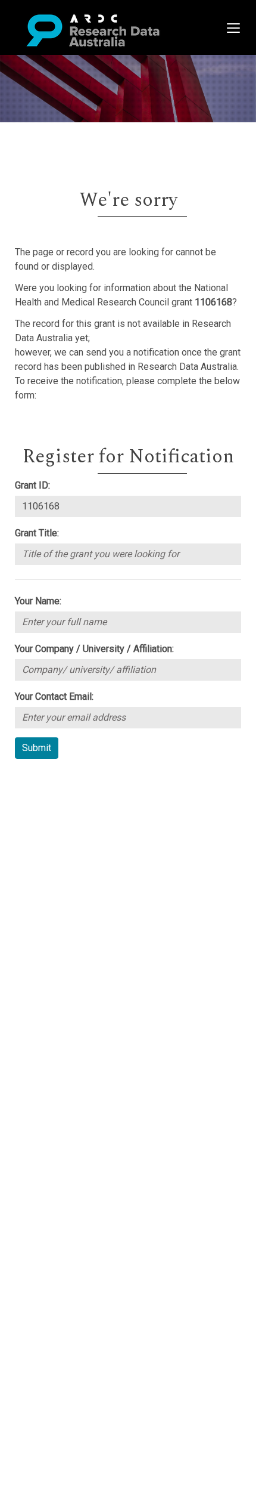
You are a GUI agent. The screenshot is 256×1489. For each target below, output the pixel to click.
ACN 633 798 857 (37, 923)
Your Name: (38, 601)
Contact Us (59, 808)
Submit (36, 747)
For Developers (69, 837)
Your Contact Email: (54, 696)
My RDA (54, 794)
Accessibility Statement (86, 901)
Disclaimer (59, 823)
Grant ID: (32, 485)
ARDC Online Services (83, 851)
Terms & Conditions (77, 873)
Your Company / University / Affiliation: (94, 648)
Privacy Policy (66, 887)
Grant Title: (37, 533)
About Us (56, 780)
